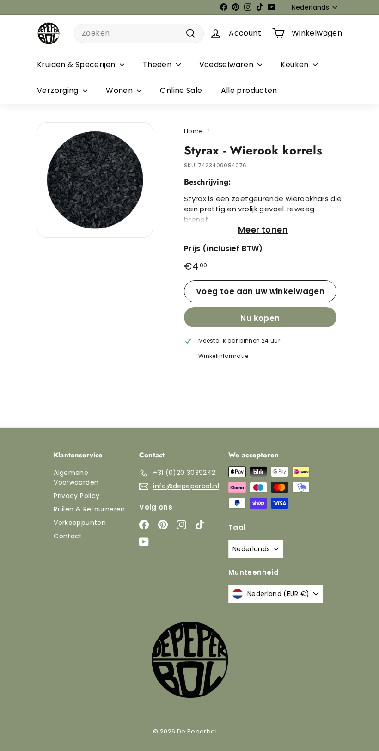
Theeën (158, 64)
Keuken (296, 64)
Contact (68, 536)
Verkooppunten (80, 522)
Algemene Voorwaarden (76, 477)
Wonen (120, 90)
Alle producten (249, 90)
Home (193, 131)
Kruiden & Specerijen (77, 64)
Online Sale (181, 90)
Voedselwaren (227, 64)
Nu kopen (260, 318)
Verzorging (58, 90)
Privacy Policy (76, 495)
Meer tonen (263, 229)
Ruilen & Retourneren (89, 509)
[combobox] (139, 33)
